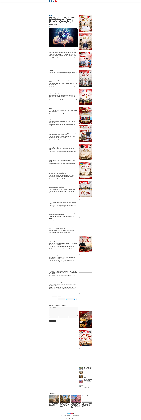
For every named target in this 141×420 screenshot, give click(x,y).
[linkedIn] (74, 299)
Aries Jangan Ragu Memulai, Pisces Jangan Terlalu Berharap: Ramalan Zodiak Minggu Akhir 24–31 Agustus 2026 (88, 381)
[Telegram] (76, 299)
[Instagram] (70, 413)
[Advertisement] (70, 8)
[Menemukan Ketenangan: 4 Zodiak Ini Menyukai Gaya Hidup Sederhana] (81, 372)
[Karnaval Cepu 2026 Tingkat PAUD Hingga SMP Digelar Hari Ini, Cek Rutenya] (81, 368)
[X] (69, 413)
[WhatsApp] (72, 299)
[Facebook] (67, 413)
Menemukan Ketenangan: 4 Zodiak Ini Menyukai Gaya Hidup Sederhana (87, 372)
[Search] (91, 1)
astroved (60, 65)
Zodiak (50, 15)
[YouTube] (72, 413)
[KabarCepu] (53, 1)
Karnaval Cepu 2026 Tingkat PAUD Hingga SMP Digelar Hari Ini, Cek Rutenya (88, 368)
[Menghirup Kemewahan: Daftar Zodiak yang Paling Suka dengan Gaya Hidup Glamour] (81, 376)
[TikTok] (73, 413)
